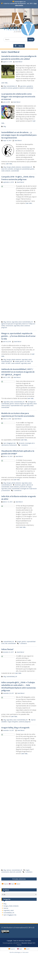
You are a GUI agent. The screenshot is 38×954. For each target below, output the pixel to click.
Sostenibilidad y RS (12, 86)
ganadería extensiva (6, 88)
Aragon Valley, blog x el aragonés (15, 727)
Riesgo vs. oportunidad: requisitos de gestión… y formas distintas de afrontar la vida (18, 336)
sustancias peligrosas (24, 722)
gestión (32, 169)
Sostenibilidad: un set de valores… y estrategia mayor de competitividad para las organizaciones (18, 135)
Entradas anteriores (19, 879)
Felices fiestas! (7, 649)
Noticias (9, 322)
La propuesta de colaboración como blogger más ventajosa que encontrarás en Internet (18, 96)
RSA (6, 643)
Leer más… (4, 83)
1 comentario (24, 445)
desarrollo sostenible (7, 169)
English (12, 883)
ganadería (30, 86)
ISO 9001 (8, 363)
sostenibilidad (29, 88)
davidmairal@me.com (20, 1)
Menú (21, 46)
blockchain (18, 485)
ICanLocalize (25, 952)
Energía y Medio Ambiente (14, 167)
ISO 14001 (27, 361)
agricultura (23, 86)
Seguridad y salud (17, 322)
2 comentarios (17, 490)
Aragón (19, 641)
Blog (4, 86)
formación (21, 443)
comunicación (9, 325)
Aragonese (5, 883)
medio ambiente (5, 171)
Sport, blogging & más (9, 443)
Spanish (18, 883)
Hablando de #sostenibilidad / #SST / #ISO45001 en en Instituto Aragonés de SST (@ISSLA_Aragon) (17, 372)
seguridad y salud (19, 325)
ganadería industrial (19, 88)
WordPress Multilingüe (15, 952)
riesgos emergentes (12, 722)
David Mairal (18, 62)
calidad (17, 361)
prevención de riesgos (25, 487)
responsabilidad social (16, 405)
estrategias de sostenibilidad (22, 169)
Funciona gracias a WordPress (11, 943)
